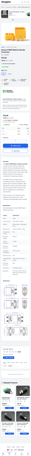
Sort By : (5, 366)
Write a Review (9, 357)
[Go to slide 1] (13, 20)
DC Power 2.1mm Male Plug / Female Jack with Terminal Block (8, 423)
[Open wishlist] (25, 2)
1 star (25, 362)
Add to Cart (16, 146)
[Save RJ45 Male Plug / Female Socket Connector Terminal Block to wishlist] (3, 408)
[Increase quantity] (26, 140)
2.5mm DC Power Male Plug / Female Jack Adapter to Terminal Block (22, 423)
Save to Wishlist (24, 124)
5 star (8, 362)
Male (3, 74)
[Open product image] (15, 34)
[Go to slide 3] (16, 20)
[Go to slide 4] (18, 20)
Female (10, 74)
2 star (21, 362)
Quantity (5, 137)
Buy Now (17, 151)
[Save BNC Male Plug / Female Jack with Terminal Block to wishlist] (18, 408)
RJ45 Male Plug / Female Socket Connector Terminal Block (7, 398)
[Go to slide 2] (15, 20)
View (25, 433)
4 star (12, 362)
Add (10, 408)
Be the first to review (11, 47)
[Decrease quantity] (4, 140)
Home (2, 7)
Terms (22, 447)
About (13, 447)
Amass (3, 47)
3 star (17, 362)
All (5, 362)
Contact (9, 447)
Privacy (18, 447)
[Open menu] (28, 2)
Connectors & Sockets (11, 7)
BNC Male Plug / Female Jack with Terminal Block (23, 398)
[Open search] (22, 2)
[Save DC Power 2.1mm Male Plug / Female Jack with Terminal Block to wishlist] (3, 433)
